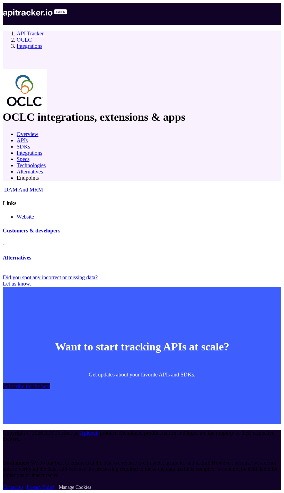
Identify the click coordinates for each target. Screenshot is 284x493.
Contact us (13, 487)
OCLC (24, 40)
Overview (27, 134)
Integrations (29, 46)
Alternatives (30, 172)
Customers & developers (31, 230)
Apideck (89, 433)
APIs (22, 140)
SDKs (23, 147)
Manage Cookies (75, 487)
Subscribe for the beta (26, 386)
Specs (23, 159)
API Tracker (30, 33)
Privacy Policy (41, 487)
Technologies (31, 165)
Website (25, 217)
